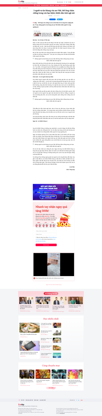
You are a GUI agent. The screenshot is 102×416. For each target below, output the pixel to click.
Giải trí (19, 7)
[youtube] (70, 2)
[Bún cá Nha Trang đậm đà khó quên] (29, 328)
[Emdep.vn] (21, 1)
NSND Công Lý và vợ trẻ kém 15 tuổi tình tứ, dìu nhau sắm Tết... (42, 307)
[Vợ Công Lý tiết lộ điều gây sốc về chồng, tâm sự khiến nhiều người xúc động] (59, 301)
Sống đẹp (52, 5)
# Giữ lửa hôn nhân (39, 311)
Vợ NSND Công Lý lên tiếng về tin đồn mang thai (75, 306)
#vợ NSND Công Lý (58, 284)
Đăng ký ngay (46, 244)
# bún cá (25, 336)
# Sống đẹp (43, 357)
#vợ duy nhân (52, 284)
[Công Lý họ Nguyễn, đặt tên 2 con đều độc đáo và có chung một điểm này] (57, 34)
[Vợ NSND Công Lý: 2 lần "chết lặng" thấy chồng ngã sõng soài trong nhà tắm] (37, 34)
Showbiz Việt (25, 7)
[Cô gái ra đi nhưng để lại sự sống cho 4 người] (57, 355)
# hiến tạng (47, 357)
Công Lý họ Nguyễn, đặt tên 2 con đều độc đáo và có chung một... (66, 34)
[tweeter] (66, 2)
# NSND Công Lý (46, 311)
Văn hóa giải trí (44, 5)
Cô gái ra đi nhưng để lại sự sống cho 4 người (46, 354)
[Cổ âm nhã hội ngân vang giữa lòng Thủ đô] (43, 374)
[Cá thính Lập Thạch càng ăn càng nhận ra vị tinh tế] (57, 347)
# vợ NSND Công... (77, 311)
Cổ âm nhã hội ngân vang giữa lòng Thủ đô (43, 381)
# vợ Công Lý (28, 311)
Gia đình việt (43, 400)
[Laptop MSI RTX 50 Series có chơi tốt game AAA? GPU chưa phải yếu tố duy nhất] (29, 346)
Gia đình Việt (63, 5)
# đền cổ (45, 334)
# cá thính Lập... (47, 349)
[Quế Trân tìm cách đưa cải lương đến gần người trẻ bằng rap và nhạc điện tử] (75, 374)
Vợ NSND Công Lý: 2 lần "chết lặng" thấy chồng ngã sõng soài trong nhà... (47, 34)
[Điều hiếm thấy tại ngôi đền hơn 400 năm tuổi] (57, 332)
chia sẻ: (46, 19)
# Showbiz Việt (22, 311)
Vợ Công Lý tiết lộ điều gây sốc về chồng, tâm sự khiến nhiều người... (58, 307)
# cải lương (76, 385)
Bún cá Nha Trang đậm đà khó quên (28, 334)
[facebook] (64, 2)
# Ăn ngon (22, 336)
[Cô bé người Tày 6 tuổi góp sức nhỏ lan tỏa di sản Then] (57, 325)
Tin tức (38, 5)
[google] (68, 2)
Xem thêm (51, 387)
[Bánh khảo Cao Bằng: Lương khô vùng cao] (57, 340)
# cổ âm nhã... (44, 384)
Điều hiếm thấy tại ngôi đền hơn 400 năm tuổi (46, 331)
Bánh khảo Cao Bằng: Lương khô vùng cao (46, 339)
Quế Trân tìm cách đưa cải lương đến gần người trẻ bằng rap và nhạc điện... (75, 382)
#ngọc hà (47, 284)
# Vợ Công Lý (61, 311)
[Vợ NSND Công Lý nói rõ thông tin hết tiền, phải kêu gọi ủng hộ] (26, 300)
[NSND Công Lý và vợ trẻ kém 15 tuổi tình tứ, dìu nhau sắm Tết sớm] (42, 300)
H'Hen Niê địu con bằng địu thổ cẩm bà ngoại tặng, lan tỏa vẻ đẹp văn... (26, 382)
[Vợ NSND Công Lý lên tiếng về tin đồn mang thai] (75, 300)
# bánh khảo (47, 342)
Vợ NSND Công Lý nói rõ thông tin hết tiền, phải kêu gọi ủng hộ (26, 307)
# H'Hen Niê (28, 385)
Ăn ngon (57, 5)
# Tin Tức (42, 334)
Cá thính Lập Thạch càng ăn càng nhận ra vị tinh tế (46, 346)
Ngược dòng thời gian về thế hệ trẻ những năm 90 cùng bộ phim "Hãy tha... (58, 382)
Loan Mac (50, 15)
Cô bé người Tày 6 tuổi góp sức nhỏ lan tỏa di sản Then (46, 324)
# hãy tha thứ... (60, 385)
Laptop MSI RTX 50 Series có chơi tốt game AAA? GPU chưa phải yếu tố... (29, 353)
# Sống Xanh (22, 356)
